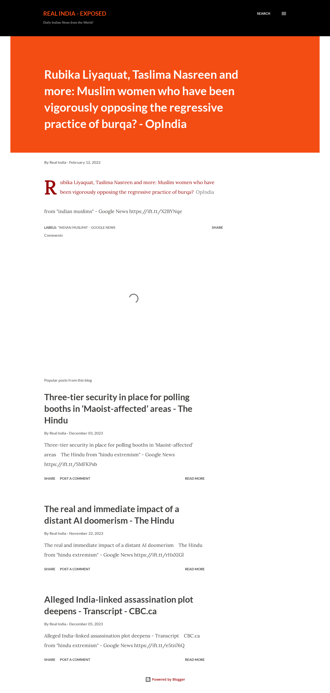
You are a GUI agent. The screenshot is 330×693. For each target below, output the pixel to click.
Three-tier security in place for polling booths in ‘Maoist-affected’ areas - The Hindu (118, 408)
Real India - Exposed (74, 13)
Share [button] (217, 227)
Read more (195, 478)
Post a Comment (75, 478)
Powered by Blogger (168, 679)
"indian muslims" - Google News (86, 227)
